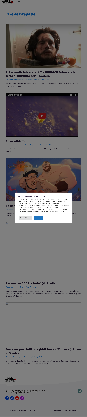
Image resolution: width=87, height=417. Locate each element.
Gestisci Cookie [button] (25, 218)
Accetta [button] (39, 218)
